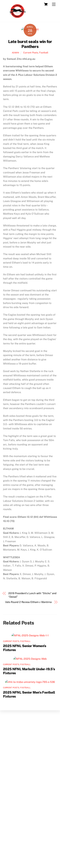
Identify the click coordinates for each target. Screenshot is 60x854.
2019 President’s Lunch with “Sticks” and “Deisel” (32, 595)
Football (43, 52)
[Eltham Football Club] (17, 18)
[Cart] (46, 4)
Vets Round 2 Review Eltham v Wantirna (28, 602)
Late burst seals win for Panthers (30, 44)
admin (15, 52)
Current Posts (30, 52)
